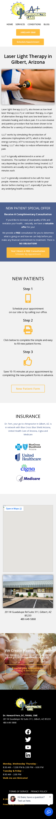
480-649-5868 (28, 619)
